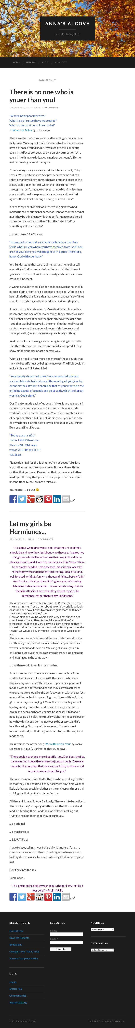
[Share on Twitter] (22, 499)
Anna (37, 107)
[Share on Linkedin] (57, 499)
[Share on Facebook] (13, 499)
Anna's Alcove (67, 23)
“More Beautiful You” (58, 744)
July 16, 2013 (16, 539)
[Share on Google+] (31, 499)
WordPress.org (18, 1002)
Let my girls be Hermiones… (30, 528)
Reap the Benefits (19, 937)
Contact (61, 62)
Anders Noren (109, 1021)
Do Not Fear (16, 930)
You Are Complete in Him (23, 958)
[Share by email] (66, 499)
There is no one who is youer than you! (41, 96)
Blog (45, 62)
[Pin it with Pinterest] (48, 499)
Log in (12, 981)
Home (16, 62)
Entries (15, 988)
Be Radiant (15, 944)
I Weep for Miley (21, 130)
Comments (18, 995)
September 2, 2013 (20, 107)
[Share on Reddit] (39, 499)
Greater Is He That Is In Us (24, 951)
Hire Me (31, 62)
